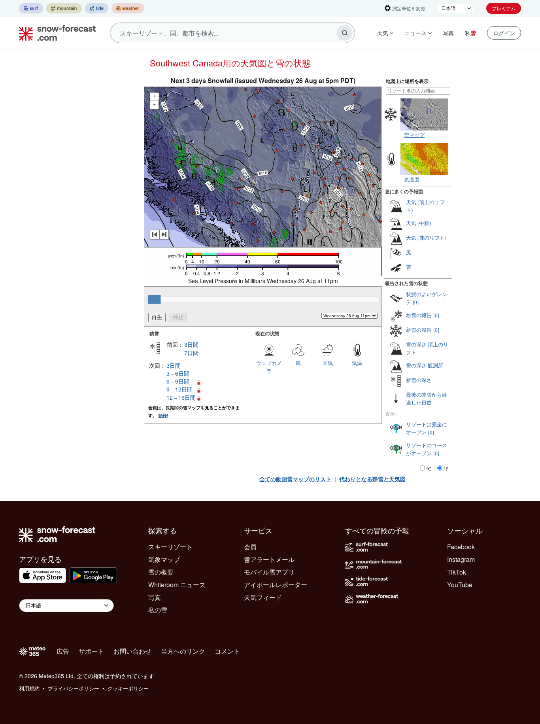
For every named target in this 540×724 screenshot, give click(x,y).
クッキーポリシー (128, 688)
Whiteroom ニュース (177, 584)
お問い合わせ (132, 651)
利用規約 (29, 688)
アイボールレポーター (275, 584)
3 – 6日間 (177, 373)
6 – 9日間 (177, 381)
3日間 (191, 344)
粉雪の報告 (419, 315)
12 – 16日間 (181, 397)
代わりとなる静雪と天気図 (372, 479)
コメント (227, 651)
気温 (357, 363)
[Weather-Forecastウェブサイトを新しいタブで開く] (127, 8)
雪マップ (414, 134)
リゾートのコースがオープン (426, 449)
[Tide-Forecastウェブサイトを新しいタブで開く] (96, 8)
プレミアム (503, 8)
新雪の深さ (419, 380)
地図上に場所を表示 (407, 81)
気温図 (411, 179)
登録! (163, 415)
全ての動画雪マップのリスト (295, 479)
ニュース (415, 33)
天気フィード (263, 597)
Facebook (461, 546)
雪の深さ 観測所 (424, 365)
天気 (382, 33)
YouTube (459, 584)
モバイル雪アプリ (269, 572)
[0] (416, 302)
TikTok (456, 572)
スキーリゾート (170, 546)
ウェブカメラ (269, 366)
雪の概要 (161, 572)
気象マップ (164, 559)
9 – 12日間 (179, 389)
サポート (91, 651)
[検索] (345, 33)
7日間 (191, 353)
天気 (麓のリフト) (426, 237)
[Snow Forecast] (55, 33)
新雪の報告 (419, 329)
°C (428, 468)
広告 (63, 651)
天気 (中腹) (418, 223)
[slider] (154, 299)
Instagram (461, 559)
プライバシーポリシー (73, 688)
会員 (250, 546)
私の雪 (157, 609)
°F (446, 468)
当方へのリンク (183, 651)
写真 (448, 33)
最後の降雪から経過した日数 (426, 398)
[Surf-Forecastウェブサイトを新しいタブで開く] (31, 8)
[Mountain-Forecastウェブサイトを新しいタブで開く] (64, 8)
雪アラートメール (269, 559)
